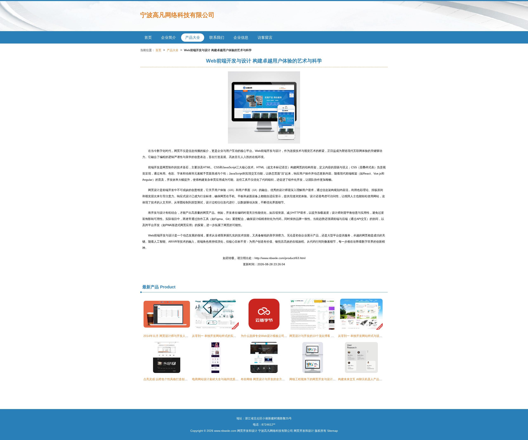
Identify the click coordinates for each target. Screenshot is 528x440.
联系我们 (216, 37)
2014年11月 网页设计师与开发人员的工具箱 (171, 335)
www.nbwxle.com (225, 430)
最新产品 (150, 287)
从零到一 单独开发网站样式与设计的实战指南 (367, 335)
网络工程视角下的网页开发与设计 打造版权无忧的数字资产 (327, 379)
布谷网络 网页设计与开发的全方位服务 (266, 379)
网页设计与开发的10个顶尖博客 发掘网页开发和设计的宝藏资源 (330, 335)
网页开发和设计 (247, 430)
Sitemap (332, 430)
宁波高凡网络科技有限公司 (177, 15)
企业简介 (168, 37)
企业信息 (240, 37)
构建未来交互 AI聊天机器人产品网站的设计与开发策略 (373, 379)
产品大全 (192, 37)
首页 (148, 37)
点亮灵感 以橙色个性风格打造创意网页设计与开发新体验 (179, 379)
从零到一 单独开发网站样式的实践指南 (217, 335)
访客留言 (265, 37)
